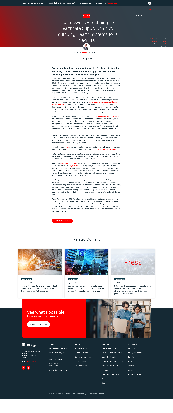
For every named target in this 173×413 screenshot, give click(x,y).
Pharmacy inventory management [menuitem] (56, 365)
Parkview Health (58, 104)
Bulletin (86, 16)
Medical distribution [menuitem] (109, 357)
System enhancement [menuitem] (83, 357)
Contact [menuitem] (131, 370)
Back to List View (61, 221)
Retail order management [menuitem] (58, 370)
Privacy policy (70, 394)
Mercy (91, 102)
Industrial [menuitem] (105, 370)
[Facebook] (86, 59)
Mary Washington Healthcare (105, 102)
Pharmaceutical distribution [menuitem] (112, 353)
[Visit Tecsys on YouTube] (23, 368)
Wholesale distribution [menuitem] (110, 366)
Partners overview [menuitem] (135, 374)
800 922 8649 (31, 361)
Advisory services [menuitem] (82, 366)
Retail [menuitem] (104, 383)
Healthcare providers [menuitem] (109, 348)
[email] (91, 59)
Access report (112, 3)
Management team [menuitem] (135, 353)
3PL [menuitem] (103, 379)
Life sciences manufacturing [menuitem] (112, 361)
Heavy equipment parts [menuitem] (110, 374)
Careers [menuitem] (131, 366)
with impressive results (107, 149)
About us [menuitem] (131, 348)
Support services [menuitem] (81, 353)
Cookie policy (81, 394)
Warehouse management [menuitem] (58, 348)
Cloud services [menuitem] (80, 361)
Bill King (84, 52)
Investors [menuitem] (131, 357)
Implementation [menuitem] (81, 348)
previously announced (68, 163)
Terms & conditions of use (97, 394)
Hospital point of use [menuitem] (56, 359)
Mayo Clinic (73, 166)
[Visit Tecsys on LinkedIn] (28, 368)
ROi (67, 147)
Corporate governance (56, 394)
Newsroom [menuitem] (132, 361)
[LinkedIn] (88, 59)
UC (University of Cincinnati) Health (105, 116)
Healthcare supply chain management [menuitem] (57, 354)
